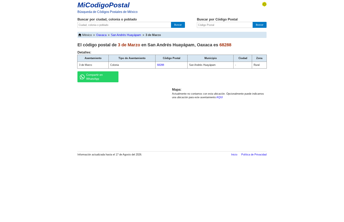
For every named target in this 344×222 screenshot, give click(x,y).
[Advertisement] (120, 116)
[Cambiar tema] (264, 4)
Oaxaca (101, 35)
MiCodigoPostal (103, 5)
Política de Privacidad (254, 154)
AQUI (219, 97)
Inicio (234, 154)
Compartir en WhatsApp (94, 76)
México (87, 35)
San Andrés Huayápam (126, 35)
